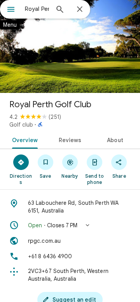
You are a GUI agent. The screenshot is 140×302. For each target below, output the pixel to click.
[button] (70, 225)
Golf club (21, 124)
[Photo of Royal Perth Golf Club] (70, 46)
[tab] (23, 139)
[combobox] (37, 9)
